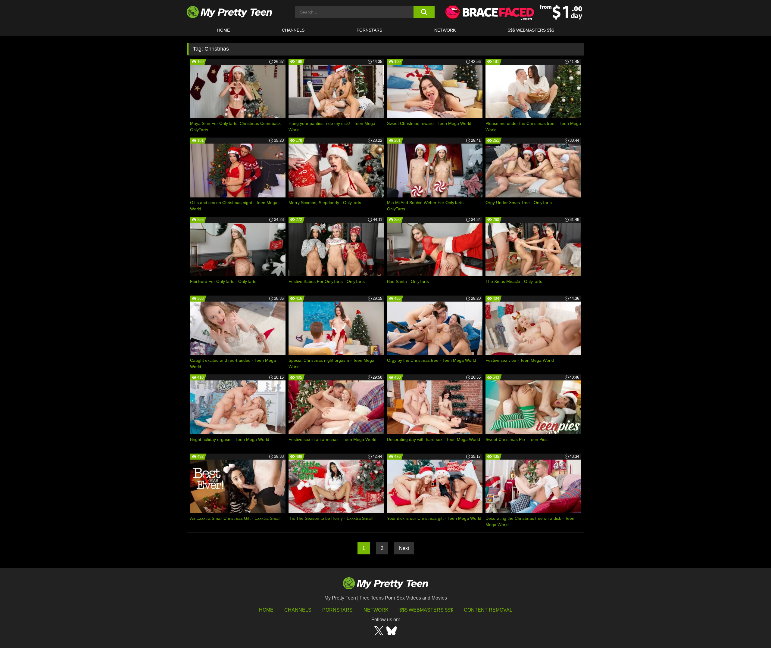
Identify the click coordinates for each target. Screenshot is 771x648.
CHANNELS (293, 30)
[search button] (424, 12)
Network (445, 30)
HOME (223, 30)
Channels (297, 609)
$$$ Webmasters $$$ (426, 609)
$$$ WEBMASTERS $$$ (531, 30)
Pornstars (369, 30)
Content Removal (488, 609)
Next (404, 548)
